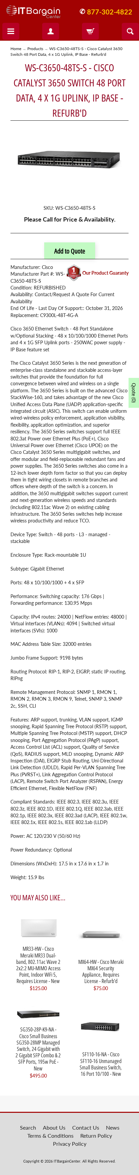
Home (15, 48)
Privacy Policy (69, 1143)
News (112, 1127)
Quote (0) (134, 393)
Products (35, 48)
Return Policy (96, 1135)
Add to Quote (69, 251)
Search (28, 1127)
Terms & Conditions (50, 1135)
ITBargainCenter (67, 1161)
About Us (54, 1127)
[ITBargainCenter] (33, 9)
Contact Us (85, 1127)
